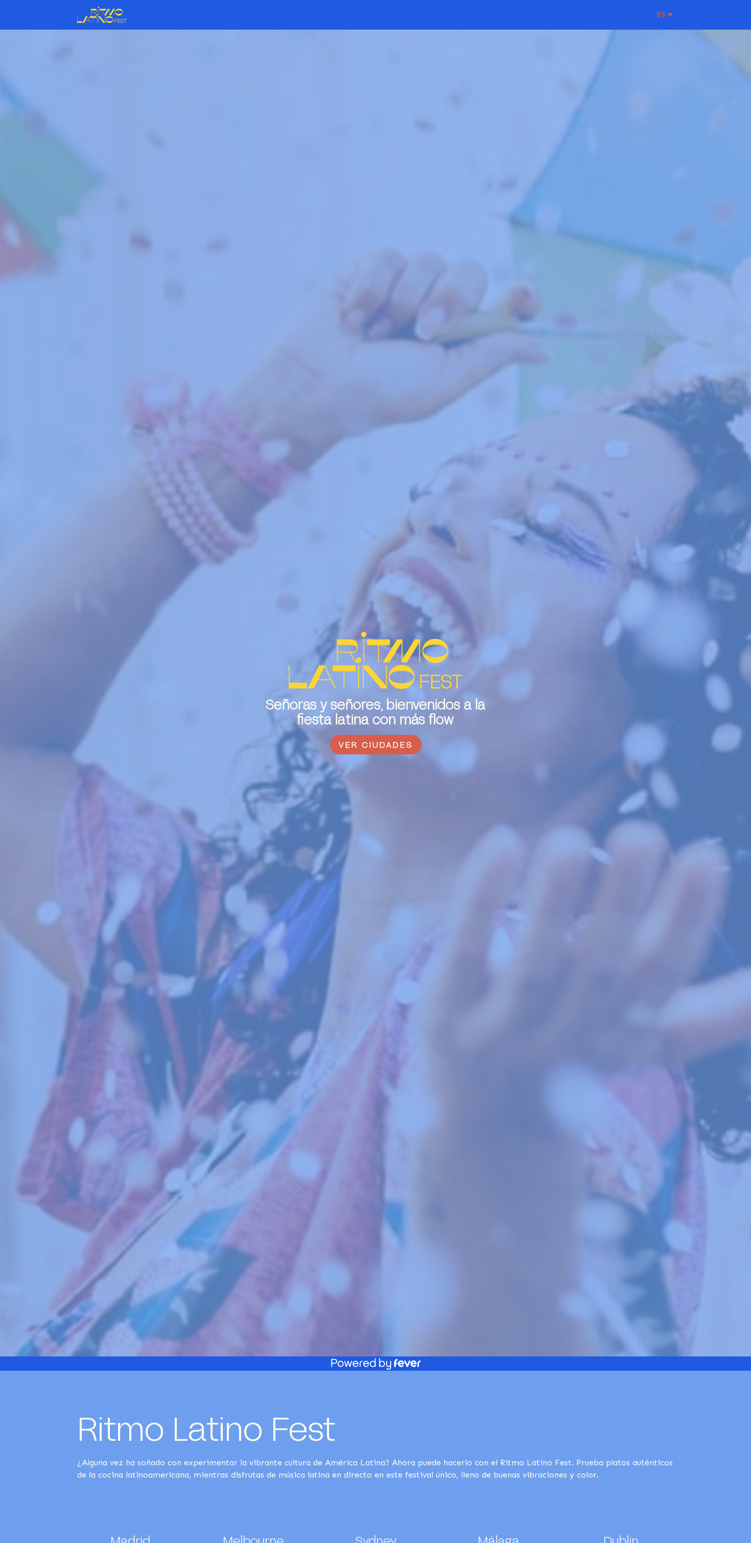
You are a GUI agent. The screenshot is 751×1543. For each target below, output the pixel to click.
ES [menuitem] (661, 14)
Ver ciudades (376, 744)
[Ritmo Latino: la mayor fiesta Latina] (102, 15)
